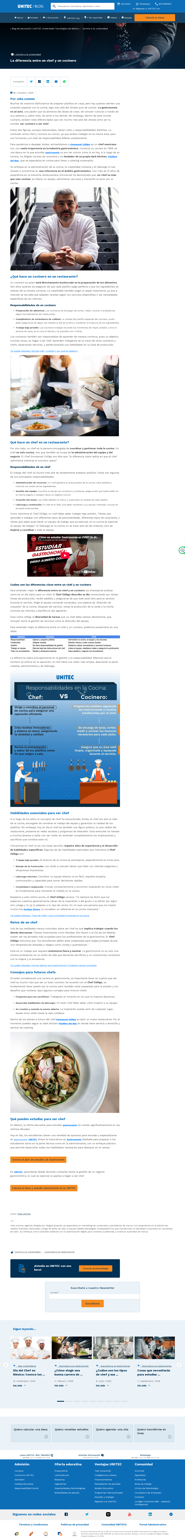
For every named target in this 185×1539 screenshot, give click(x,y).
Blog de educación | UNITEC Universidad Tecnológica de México (45, 28)
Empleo (34, 17)
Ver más (17, 1385)
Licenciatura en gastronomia (59, 1252)
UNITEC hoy (73, 18)
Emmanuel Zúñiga (80, 144)
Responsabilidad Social (26, 1488)
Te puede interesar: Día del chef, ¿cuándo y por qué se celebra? (44, 351)
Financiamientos (103, 1479)
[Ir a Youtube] (129, 1515)
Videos (113, 17)
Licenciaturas (62, 1475)
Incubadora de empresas (148, 1492)
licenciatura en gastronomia (73, 1366)
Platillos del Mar (68, 1023)
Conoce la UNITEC (24, 1475)
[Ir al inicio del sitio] (30, 6)
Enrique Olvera (32, 909)
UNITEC (32, 1139)
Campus (19, 1471)
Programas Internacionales (109, 1492)
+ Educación (52, 17)
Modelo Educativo (104, 1488)
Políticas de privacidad (75, 1524)
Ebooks (128, 17)
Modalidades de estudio (67, 1492)
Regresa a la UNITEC (105, 1501)
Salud (19, 17)
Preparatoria (61, 1471)
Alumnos (139, 1471)
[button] (60, 1401)
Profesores (140, 1479)
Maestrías (60, 1479)
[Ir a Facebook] (66, 1515)
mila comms (26, 99)
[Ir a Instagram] (108, 1515)
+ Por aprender (94, 17)
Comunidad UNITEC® (114, 1524)
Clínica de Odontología (146, 1488)
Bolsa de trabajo (143, 1484)
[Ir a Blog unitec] (171, 1515)
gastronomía (52, 152)
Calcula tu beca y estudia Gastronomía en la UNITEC (44, 1188)
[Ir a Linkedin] (150, 1515)
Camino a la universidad (95, 28)
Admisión (19, 1479)
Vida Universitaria (26, 1366)
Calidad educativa (24, 1484)
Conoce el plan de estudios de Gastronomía (38, 1159)
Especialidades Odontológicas (70, 1488)
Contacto (139, 1497)
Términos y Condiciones (33, 1524)
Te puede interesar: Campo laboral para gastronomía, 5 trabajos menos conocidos (53, 965)
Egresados (140, 1475)
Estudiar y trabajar (104, 1497)
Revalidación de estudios (107, 1484)
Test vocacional (103, 1471)
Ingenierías (60, 1484)
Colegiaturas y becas (105, 1475)
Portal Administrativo (153, 1524)
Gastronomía (74, 1139)
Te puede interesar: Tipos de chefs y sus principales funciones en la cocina (49, 915)
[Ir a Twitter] (87, 1515)
